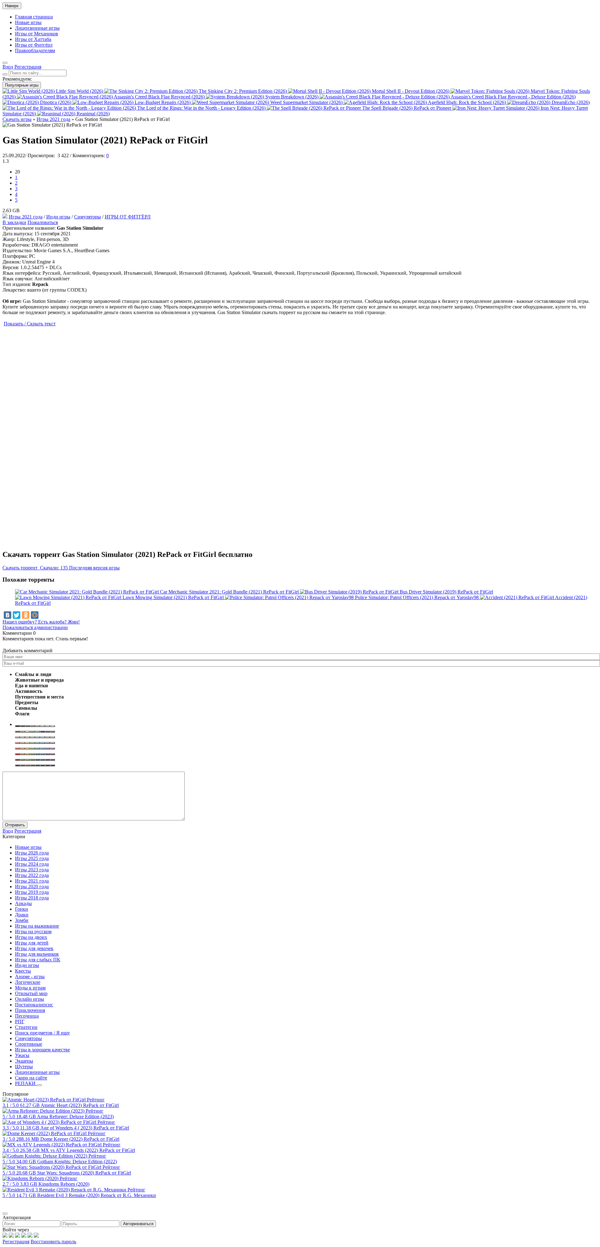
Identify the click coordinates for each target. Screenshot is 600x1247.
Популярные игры (21, 85)
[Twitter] (16, 615)
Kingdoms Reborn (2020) (63, 1184)
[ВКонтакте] (7, 615)
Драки (21, 914)
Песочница (27, 1016)
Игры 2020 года (32, 886)
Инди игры (58, 216)
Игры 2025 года (32, 858)
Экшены (24, 1061)
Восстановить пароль (53, 1241)
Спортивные (28, 1044)
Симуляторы (87, 216)
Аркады (23, 903)
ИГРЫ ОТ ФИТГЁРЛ (128, 216)
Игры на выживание (37, 926)
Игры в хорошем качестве (42, 1049)
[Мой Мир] (34, 615)
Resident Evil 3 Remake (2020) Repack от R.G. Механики (96, 1195)
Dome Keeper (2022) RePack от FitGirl (79, 1139)
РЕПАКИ (26, 1083)
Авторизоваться (138, 1223)
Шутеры (24, 1066)
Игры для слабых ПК (37, 959)
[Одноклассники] (25, 615)
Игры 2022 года (32, 875)
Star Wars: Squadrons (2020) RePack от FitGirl (84, 1172)
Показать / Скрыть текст (30, 323)
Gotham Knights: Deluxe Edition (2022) (77, 1161)
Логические (27, 982)
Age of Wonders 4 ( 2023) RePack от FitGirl (84, 1127)
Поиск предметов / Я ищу (42, 1032)
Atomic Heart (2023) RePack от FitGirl (80, 1105)
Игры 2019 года (32, 892)
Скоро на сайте (31, 1077)
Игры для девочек (34, 948)
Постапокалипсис (34, 1004)
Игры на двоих (31, 937)
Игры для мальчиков (37, 954)
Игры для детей (31, 942)
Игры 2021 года (25, 216)
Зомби (21, 920)
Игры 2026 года (32, 852)
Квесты (23, 971)
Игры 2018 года (32, 897)
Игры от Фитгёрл (33, 45)
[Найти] (5, 74)
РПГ (19, 1021)
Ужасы (22, 1055)
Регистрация (15, 1241)
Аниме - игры (30, 976)
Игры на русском (33, 931)
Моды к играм (30, 987)
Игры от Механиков (36, 33)
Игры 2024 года (32, 864)
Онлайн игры (29, 999)
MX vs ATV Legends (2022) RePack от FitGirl (88, 1150)
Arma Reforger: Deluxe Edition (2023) (75, 1116)
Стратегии (26, 1027)
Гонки (21, 909)
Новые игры (28, 22)
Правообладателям (35, 50)
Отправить (15, 825)
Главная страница (34, 16)
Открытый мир (31, 993)
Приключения (30, 1010)
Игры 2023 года (32, 869)
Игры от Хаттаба (33, 39)
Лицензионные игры (37, 28)
